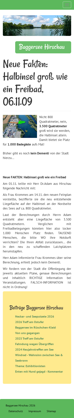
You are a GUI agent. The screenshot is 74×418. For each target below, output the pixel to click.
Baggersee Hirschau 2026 (20, 405)
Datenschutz (16, 411)
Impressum (34, 411)
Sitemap (51, 411)
